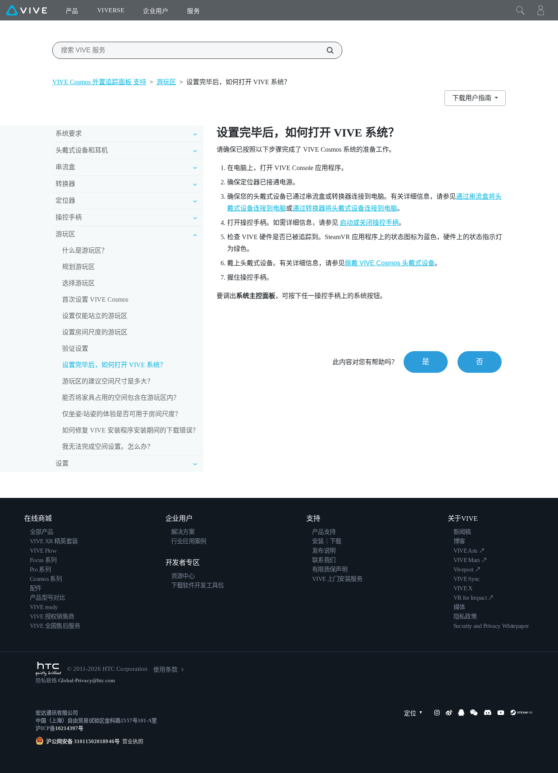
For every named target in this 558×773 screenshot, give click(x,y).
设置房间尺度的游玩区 (94, 332)
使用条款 (165, 669)
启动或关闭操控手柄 (369, 222)
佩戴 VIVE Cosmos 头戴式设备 (390, 263)
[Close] (520, 10)
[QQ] (461, 712)
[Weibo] (449, 712)
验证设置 (75, 348)
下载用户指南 (472, 97)
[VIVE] (26, 10)
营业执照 (131, 741)
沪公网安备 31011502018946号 (83, 741)
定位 (410, 713)
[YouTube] (501, 712)
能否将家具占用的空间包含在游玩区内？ (121, 397)
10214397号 (69, 728)
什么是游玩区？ (85, 250)
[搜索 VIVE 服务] (325, 50)
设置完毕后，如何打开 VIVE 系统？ (114, 364)
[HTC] (48, 669)
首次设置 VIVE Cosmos (95, 299)
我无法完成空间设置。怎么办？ (108, 446)
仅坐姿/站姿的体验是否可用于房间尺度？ (121, 413)
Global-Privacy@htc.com (86, 680)
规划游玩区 (78, 266)
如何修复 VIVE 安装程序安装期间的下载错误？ (130, 430)
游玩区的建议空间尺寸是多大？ (108, 381)
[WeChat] (474, 712)
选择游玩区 (78, 283)
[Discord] (487, 712)
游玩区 (166, 81)
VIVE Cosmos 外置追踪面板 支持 (99, 81)
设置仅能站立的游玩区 (94, 315)
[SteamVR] (521, 712)
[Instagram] (437, 712)
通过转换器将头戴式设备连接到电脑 (344, 208)
